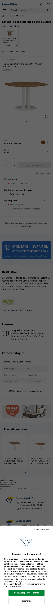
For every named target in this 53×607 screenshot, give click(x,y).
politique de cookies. (12, 586)
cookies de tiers (37, 569)
